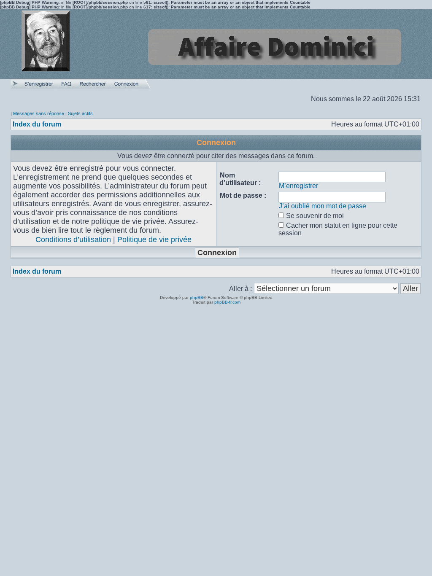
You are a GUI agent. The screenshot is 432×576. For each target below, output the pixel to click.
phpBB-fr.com (227, 302)
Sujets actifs (80, 113)
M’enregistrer (298, 185)
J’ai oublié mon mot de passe (322, 206)
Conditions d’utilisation (73, 239)
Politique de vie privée (154, 239)
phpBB (196, 297)
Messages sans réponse (38, 113)
